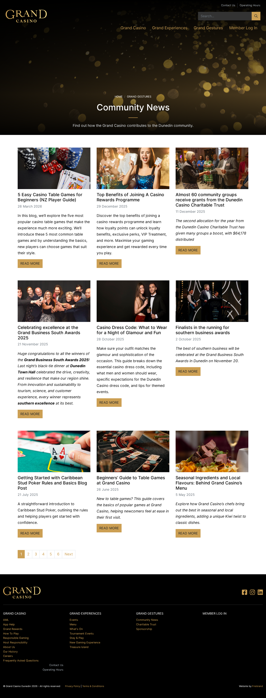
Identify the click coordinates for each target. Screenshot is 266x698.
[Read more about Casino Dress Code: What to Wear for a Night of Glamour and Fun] (133, 301)
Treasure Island (79, 647)
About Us (9, 647)
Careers (8, 656)
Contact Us (228, 5)
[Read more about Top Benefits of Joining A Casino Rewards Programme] (133, 168)
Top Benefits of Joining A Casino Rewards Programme (130, 197)
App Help (9, 624)
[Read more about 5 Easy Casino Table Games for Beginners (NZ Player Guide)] (54, 168)
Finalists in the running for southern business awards (203, 330)
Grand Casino (133, 27)
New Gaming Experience (85, 642)
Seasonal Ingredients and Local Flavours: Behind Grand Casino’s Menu (209, 483)
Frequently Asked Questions (21, 660)
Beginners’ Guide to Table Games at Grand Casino (131, 480)
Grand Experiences (169, 27)
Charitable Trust (146, 624)
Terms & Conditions (93, 686)
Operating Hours (250, 5)
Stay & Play (77, 637)
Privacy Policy (72, 686)
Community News (147, 619)
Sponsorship (144, 629)
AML (6, 619)
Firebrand (257, 686)
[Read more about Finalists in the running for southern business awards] (212, 301)
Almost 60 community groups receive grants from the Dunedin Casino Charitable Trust (209, 200)
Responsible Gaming (16, 637)
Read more (31, 263)
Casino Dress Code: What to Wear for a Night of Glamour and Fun (132, 330)
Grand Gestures (208, 27)
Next (69, 554)
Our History (10, 651)
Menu (73, 624)
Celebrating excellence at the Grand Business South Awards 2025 (49, 332)
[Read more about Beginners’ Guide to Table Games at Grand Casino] (133, 451)
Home (119, 96)
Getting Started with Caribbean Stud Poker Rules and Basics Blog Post (52, 483)
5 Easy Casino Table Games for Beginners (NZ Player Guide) (50, 197)
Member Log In (243, 27)
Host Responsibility (15, 642)
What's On (76, 629)
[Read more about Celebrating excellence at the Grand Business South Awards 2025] (54, 301)
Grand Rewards (12, 629)
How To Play (11, 633)
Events (74, 619)
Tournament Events (82, 633)
